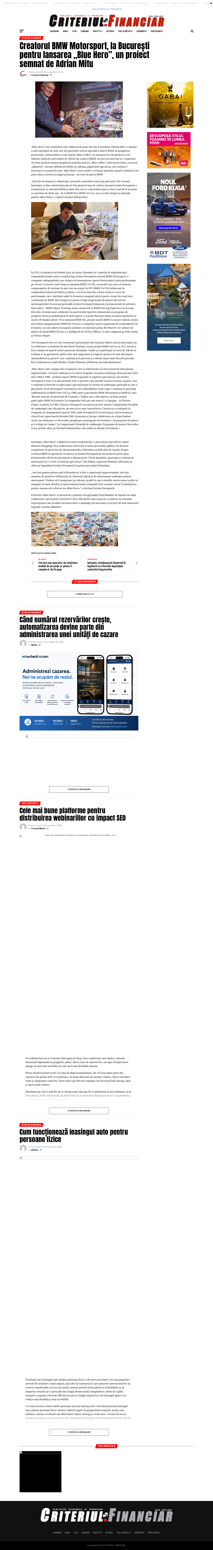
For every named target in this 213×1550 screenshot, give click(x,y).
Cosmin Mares (38, 828)
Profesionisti (157, 31)
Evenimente (141, 31)
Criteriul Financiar (40, 75)
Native (34, 645)
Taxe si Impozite (125, 31)
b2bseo (34, 1150)
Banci (65, 31)
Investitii (97, 31)
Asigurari (54, 31)
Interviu (110, 31)
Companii (85, 31)
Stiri (74, 31)
